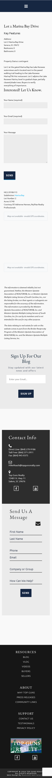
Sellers (26, 675)
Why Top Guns (26, 692)
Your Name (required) (13, 100)
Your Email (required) (13, 116)
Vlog (26, 661)
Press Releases (26, 697)
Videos (26, 666)
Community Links (26, 701)
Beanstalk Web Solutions (33, 775)
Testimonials (26, 723)
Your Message (10, 132)
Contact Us (26, 718)
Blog (26, 656)
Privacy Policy (26, 727)
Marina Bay (19, 195)
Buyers (26, 671)
